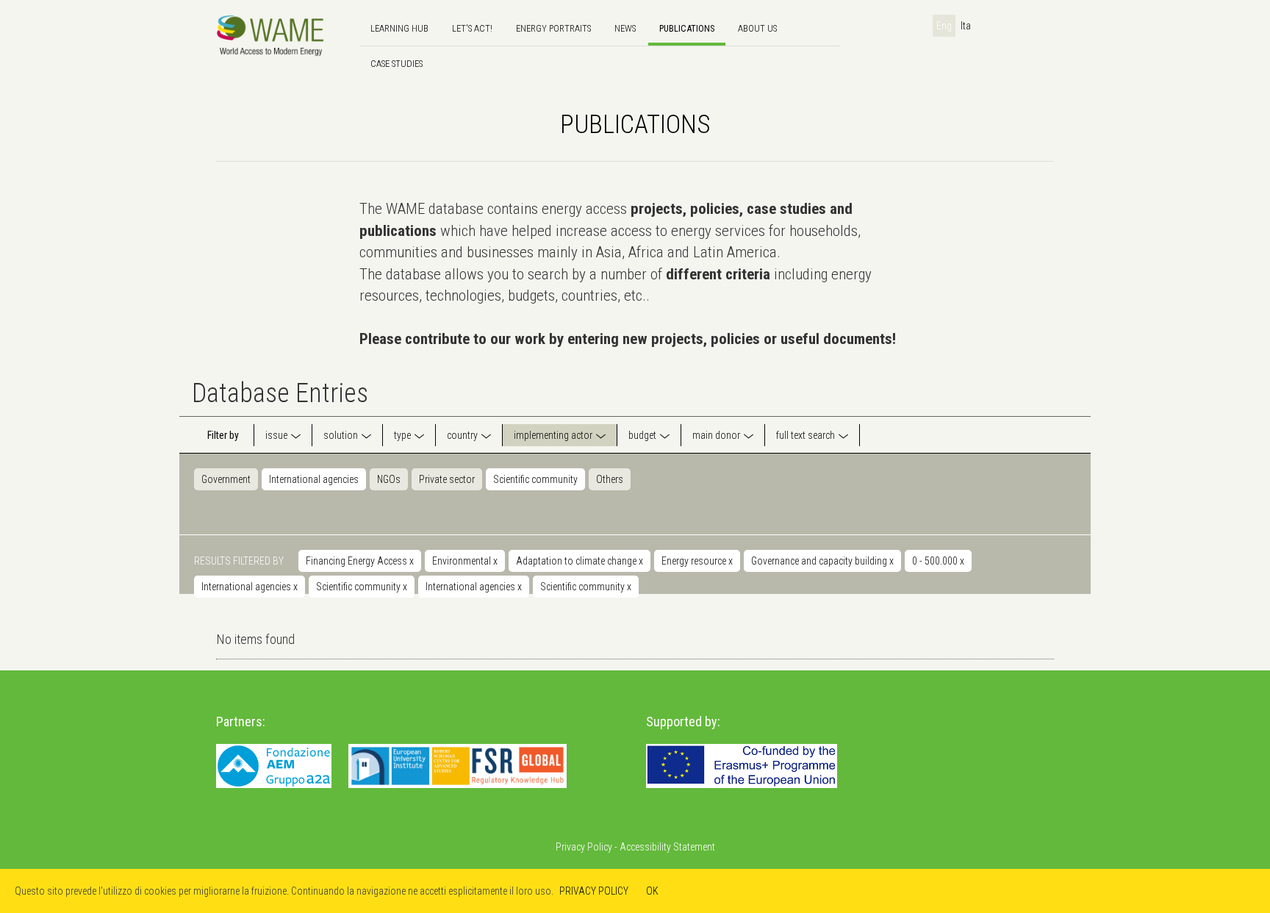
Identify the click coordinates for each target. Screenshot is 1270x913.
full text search (805, 435)
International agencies (314, 479)
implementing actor (553, 435)
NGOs (389, 479)
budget (642, 435)
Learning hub (399, 28)
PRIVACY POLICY (593, 891)
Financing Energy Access (360, 561)
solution (340, 435)
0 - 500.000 (938, 561)
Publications (686, 28)
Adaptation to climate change (579, 561)
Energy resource (697, 561)
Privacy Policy (584, 847)
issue (276, 435)
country (462, 435)
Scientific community (535, 479)
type (402, 435)
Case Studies (396, 63)
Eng (944, 26)
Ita (966, 26)
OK (652, 891)
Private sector (447, 479)
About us (757, 28)
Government (226, 479)
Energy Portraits (553, 28)
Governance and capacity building (822, 561)
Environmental (465, 561)
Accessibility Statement (667, 847)
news (625, 28)
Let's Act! (472, 28)
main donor (716, 435)
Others (609, 479)
